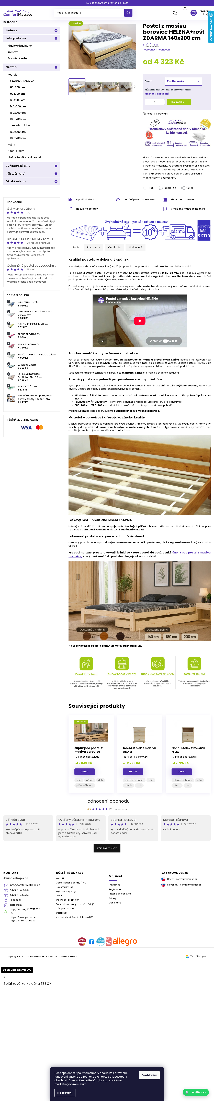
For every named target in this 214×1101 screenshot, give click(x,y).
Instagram (16, 905)
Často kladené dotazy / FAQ (71, 882)
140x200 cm (18, 106)
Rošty (11, 144)
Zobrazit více (107, 848)
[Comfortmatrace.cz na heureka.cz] (100, 941)
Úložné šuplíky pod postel (24, 157)
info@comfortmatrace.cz (25, 885)
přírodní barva (84, 785)
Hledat (129, 12)
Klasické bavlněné (20, 45)
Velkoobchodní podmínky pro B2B (74, 917)
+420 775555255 (19, 895)
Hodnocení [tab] (135, 247)
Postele (12, 74)
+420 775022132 (19, 890)
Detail (85, 771)
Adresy (112, 898)
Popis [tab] (76, 247)
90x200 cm (17, 94)
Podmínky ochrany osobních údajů (75, 904)
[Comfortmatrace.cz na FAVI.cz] (82, 941)
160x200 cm (18, 113)
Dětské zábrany (16, 181)
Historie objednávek (120, 893)
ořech (89, 780)
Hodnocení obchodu (107, 801)
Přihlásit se (114, 884)
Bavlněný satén (18, 58)
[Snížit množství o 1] (148, 103)
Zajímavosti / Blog (66, 891)
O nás (59, 895)
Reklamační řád (64, 887)
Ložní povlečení (16, 38)
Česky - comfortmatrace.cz (182, 879)
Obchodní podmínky (67, 899)
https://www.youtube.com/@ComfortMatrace (24, 919)
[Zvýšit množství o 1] (161, 103)
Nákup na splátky (65, 908)
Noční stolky (16, 151)
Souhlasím (149, 1075)
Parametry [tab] (93, 247)
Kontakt (60, 878)
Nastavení (65, 1093)
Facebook (15, 900)
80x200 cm (17, 87)
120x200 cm (18, 100)
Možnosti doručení (157, 93)
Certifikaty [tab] (114, 247)
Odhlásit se (115, 902)
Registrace (115, 889)
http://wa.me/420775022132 (25, 911)
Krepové (13, 52)
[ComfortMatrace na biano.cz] (109, 941)
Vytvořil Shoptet (198, 956)
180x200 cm (18, 119)
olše (78, 780)
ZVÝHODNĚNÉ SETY (18, 166)
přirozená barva (134, 780)
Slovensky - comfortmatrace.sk (184, 884)
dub (100, 780)
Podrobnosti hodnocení (157, 49)
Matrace (11, 30)
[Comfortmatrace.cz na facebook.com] (91, 941)
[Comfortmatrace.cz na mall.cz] (125, 941)
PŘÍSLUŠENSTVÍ (15, 174)
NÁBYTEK (12, 67)
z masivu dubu (20, 125)
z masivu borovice (22, 81)
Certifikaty (61, 912)
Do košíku (177, 102)
